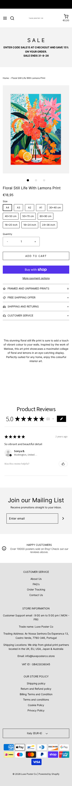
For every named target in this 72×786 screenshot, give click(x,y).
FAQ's (36, 584)
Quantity (7, 234)
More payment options (36, 278)
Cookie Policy (36, 705)
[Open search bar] (13, 18)
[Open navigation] (5, 18)
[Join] (63, 518)
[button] (36, 129)
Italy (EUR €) (35, 733)
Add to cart (36, 255)
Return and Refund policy (36, 688)
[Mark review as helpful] (63, 464)
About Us (36, 578)
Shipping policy (36, 683)
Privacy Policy (36, 710)
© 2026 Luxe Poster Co (25, 774)
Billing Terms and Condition (36, 694)
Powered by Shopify (49, 774)
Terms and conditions (36, 699)
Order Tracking (36, 589)
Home (6, 78)
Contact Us (36, 595)
